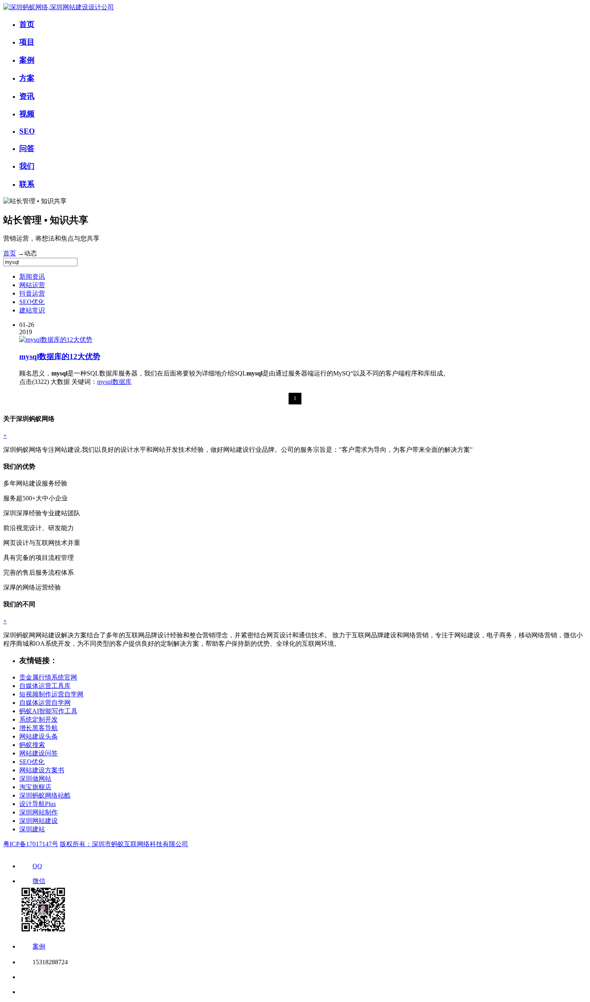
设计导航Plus (37, 803)
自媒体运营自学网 (45, 702)
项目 (27, 42)
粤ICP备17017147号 (30, 844)
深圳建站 (32, 829)
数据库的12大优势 (59, 356)
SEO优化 (32, 301)
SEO (27, 131)
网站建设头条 (38, 736)
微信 (39, 881)
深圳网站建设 (38, 820)
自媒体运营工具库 (45, 685)
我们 (27, 166)
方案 (27, 78)
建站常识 (32, 310)
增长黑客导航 (38, 727)
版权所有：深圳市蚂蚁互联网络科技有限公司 (124, 844)
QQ (37, 866)
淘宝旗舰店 (35, 787)
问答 (27, 148)
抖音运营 (32, 293)
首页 (27, 24)
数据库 (122, 381)
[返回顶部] (25, 976)
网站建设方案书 (41, 770)
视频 (27, 114)
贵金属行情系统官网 (48, 677)
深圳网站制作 (38, 812)
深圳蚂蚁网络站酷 (45, 795)
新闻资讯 (32, 276)
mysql (104, 381)
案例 (27, 60)
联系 (27, 184)
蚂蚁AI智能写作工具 (48, 711)
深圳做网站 (35, 778)
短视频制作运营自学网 (51, 694)
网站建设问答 (38, 753)
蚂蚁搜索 (32, 744)
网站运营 (32, 285)
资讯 (27, 96)
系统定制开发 (38, 719)
